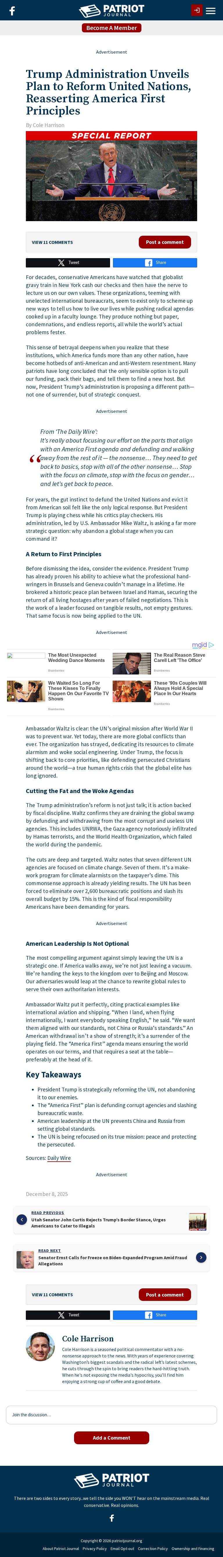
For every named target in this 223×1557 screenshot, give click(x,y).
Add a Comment (111, 1437)
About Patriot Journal (61, 1548)
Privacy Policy (95, 1548)
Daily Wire (59, 1157)
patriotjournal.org (127, 1540)
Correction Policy (153, 1548)
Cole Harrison (48, 124)
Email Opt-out (122, 1548)
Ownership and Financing (193, 1548)
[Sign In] (197, 10)
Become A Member (111, 28)
